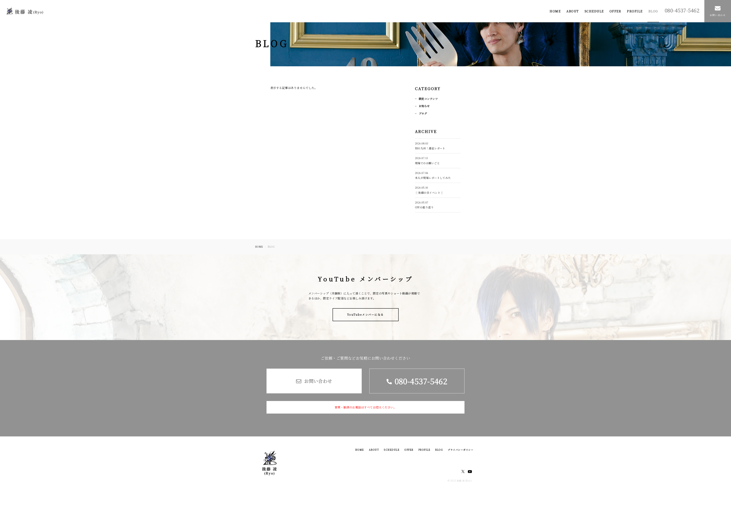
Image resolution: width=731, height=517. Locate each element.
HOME (555, 11)
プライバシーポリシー (460, 449)
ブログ (423, 113)
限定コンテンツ (428, 99)
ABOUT (572, 11)
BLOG (653, 11)
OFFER (615, 11)
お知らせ (424, 106)
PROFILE (635, 11)
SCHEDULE (594, 11)
